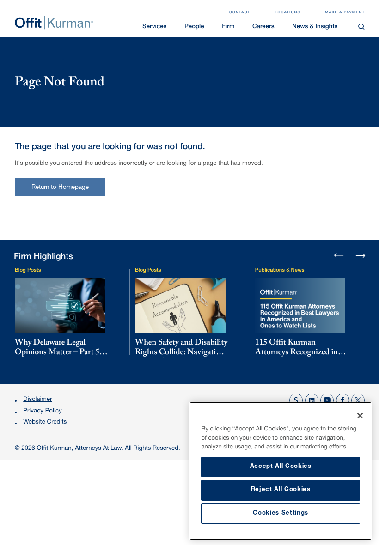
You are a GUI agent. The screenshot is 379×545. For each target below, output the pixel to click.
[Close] (360, 416)
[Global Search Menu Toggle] (361, 26)
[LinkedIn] (311, 400)
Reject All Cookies (281, 490)
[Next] (360, 255)
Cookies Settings (280, 513)
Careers (263, 27)
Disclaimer (37, 400)
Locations (287, 13)
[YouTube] (327, 400)
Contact (240, 13)
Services (154, 27)
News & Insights (314, 27)
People (194, 27)
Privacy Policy (42, 411)
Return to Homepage (60, 188)
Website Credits (45, 422)
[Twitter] (358, 400)
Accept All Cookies (281, 467)
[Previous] (339, 256)
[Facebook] (342, 400)
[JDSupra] (296, 400)
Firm (228, 27)
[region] (281, 471)
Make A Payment (345, 13)
